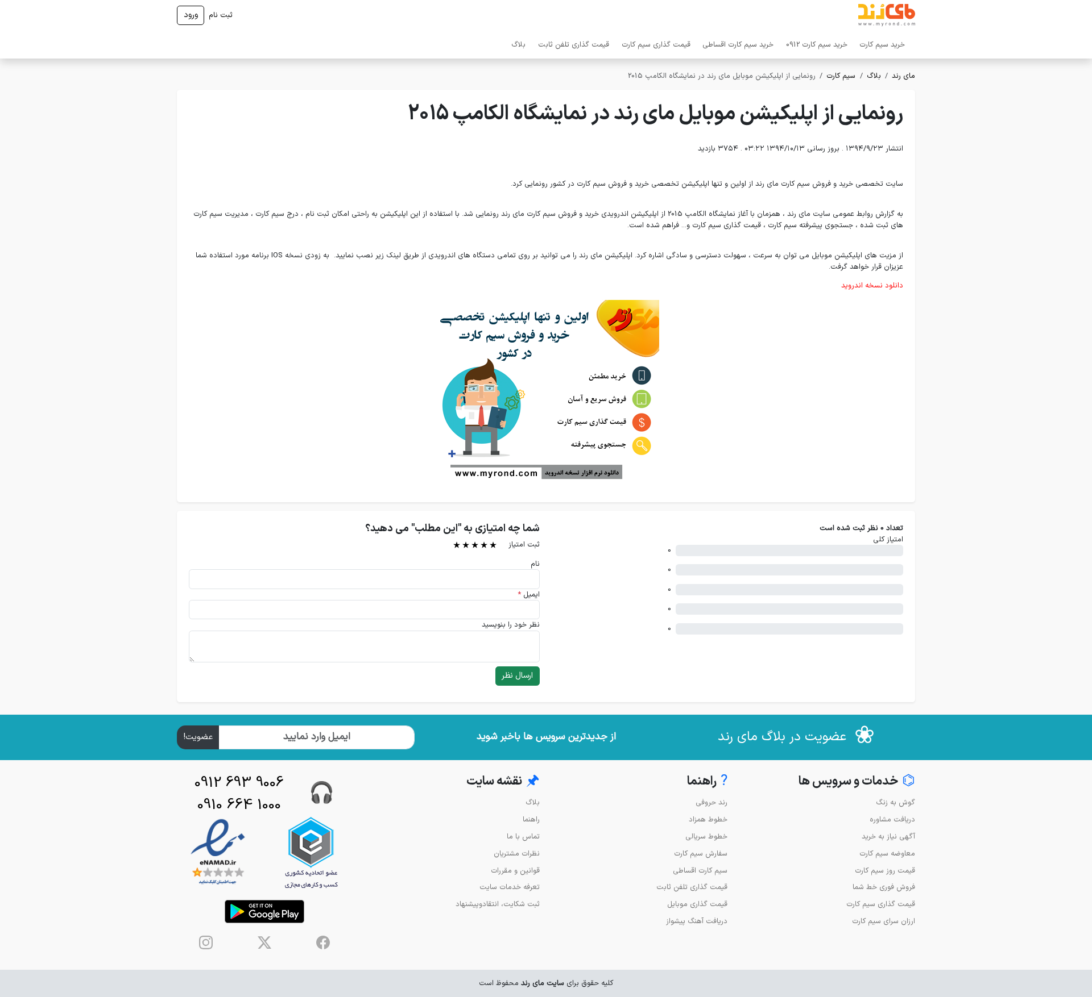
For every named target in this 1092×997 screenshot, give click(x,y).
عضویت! (198, 737)
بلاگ (518, 44)
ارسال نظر (517, 676)
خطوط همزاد (708, 819)
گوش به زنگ (895, 802)
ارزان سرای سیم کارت (883, 921)
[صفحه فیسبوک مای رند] (323, 942)
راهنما (531, 819)
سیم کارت (840, 75)
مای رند (903, 75)
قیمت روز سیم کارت (885, 870)
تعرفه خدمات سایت (509, 887)
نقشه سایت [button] (503, 781)
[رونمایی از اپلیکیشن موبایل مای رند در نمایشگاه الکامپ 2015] (546, 390)
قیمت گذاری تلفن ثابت (573, 44)
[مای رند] (886, 15)
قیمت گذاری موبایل (697, 904)
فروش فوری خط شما (884, 887)
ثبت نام (221, 15)
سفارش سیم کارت (700, 853)
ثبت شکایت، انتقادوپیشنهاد (498, 904)
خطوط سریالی (706, 836)
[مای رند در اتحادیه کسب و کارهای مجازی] (311, 852)
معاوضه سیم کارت (887, 853)
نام (535, 563)
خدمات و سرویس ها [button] (857, 781)
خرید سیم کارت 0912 (816, 44)
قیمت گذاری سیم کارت (656, 44)
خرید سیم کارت (882, 44)
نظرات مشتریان (517, 853)
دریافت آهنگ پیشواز (696, 921)
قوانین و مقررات (515, 870)
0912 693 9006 (239, 783)
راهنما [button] (707, 781)
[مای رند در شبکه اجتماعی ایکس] (264, 942)
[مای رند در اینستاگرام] (206, 942)
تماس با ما (523, 836)
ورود (191, 15)
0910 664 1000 (239, 805)
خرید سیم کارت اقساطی (738, 44)
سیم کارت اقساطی (700, 870)
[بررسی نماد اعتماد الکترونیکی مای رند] (218, 852)
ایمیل (529, 594)
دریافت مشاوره (892, 819)
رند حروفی (711, 802)
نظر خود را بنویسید (511, 624)
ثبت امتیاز (524, 544)
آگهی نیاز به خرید (888, 836)
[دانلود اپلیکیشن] (264, 911)
